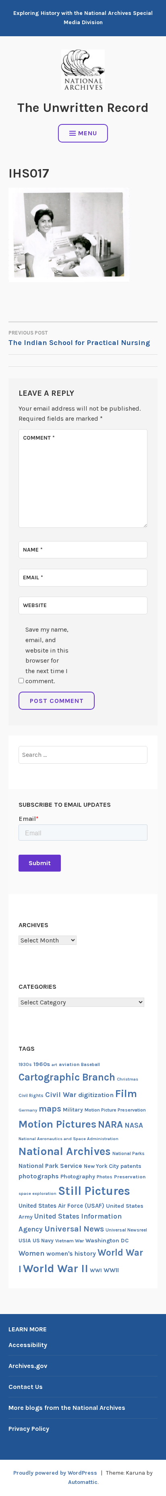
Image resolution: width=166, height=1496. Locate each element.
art (54, 1064)
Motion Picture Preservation (115, 1110)
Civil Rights (31, 1095)
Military (73, 1110)
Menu (87, 133)
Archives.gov (27, 1366)
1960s (41, 1064)
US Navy (43, 1241)
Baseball (90, 1064)
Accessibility (27, 1345)
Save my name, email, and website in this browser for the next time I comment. (46, 655)
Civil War (61, 1095)
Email (33, 577)
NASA (133, 1125)
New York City (101, 1166)
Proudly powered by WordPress (55, 1472)
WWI (96, 1270)
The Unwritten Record (83, 107)
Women (32, 1253)
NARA (110, 1124)
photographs (39, 1176)
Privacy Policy (28, 1428)
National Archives (65, 1151)
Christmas (127, 1079)
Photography (77, 1176)
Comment (39, 437)
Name (33, 549)
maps (50, 1109)
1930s (25, 1064)
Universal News (74, 1229)
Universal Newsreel (126, 1230)
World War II (55, 1268)
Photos (104, 1177)
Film (126, 1093)
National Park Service (50, 1166)
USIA (25, 1241)
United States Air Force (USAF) (61, 1205)
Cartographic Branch (67, 1077)
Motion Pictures (57, 1124)
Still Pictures (94, 1191)
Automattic (83, 1482)
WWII (111, 1270)
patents (130, 1166)
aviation (69, 1064)
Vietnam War (69, 1241)
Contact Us (25, 1387)
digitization (96, 1095)
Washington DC (107, 1240)
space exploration (37, 1193)
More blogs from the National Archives (66, 1407)
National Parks (128, 1153)
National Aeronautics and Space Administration (68, 1138)
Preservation (129, 1177)
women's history (71, 1253)
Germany (28, 1110)
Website (35, 605)
